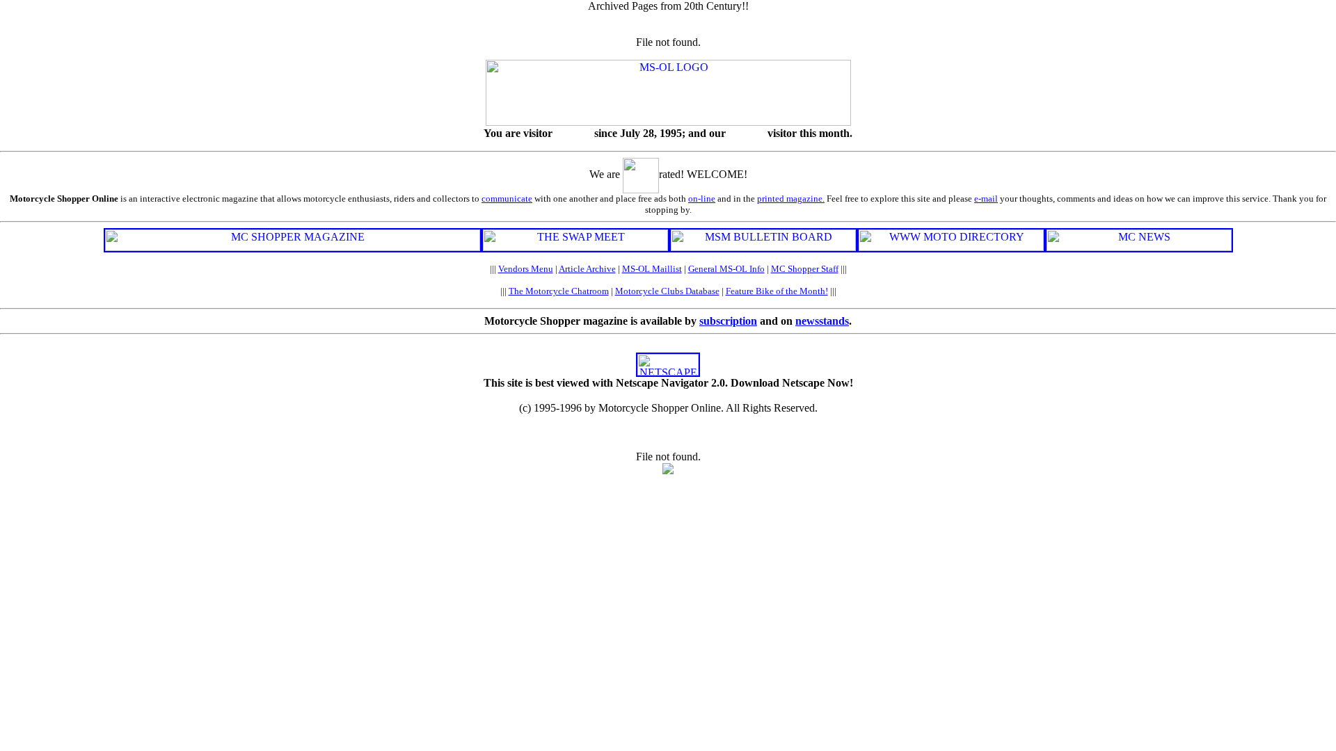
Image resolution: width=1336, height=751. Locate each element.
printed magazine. (791, 198)
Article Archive (587, 269)
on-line (701, 198)
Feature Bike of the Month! (777, 291)
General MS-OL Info (726, 269)
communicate (507, 198)
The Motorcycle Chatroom (559, 291)
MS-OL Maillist (652, 269)
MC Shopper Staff (804, 269)
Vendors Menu (525, 269)
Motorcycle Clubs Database (667, 291)
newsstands (822, 321)
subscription (728, 321)
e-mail (986, 198)
